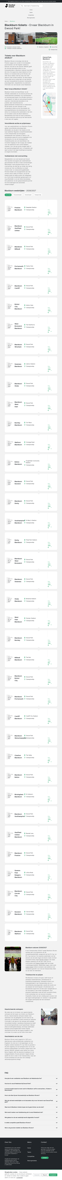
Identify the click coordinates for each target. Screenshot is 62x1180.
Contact (45, 1157)
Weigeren (45, 1175)
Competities (31, 15)
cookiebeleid (19, 1177)
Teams (31, 12)
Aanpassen (37, 1175)
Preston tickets (40, 963)
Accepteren (53, 1175)
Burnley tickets (44, 959)
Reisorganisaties (31, 17)
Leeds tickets (29, 967)
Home (31, 9)
